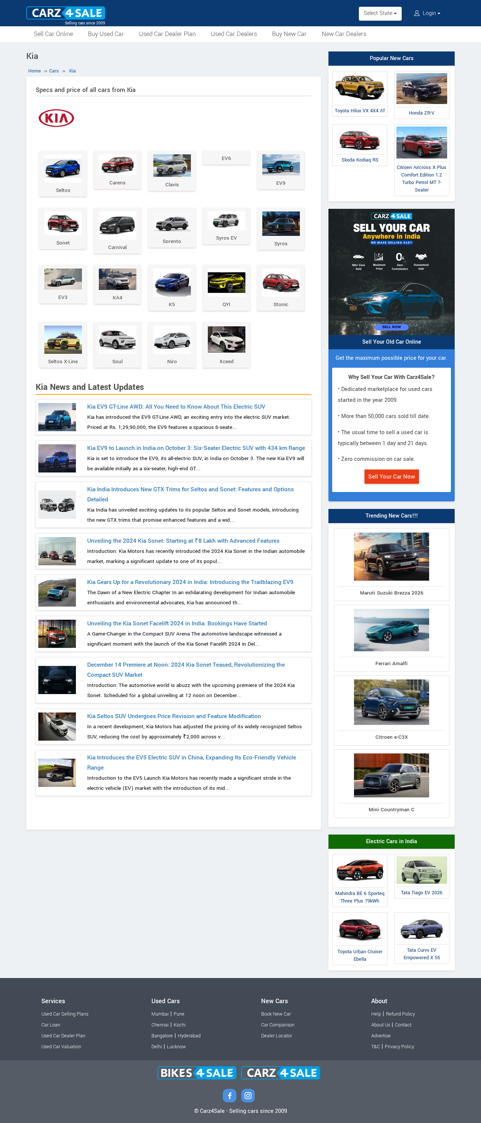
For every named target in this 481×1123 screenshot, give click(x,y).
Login (429, 13)
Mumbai (160, 1014)
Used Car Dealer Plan (167, 34)
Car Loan (50, 1025)
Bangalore (162, 1035)
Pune (179, 1014)
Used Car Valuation (61, 1046)
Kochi (180, 1025)
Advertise (381, 1035)
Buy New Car (289, 34)
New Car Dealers (344, 34)
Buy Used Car (106, 34)
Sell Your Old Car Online (391, 342)
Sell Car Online (53, 34)
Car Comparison (278, 1025)
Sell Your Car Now (391, 476)
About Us (380, 1025)
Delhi (156, 1046)
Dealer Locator (276, 1035)
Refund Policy (400, 1014)
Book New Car (276, 1014)
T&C (375, 1046)
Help (376, 1014)
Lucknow (176, 1046)
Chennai (160, 1025)
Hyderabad (189, 1035)
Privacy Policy (399, 1046)
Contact (403, 1025)
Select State (379, 13)
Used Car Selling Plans (64, 1014)
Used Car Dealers (234, 34)
